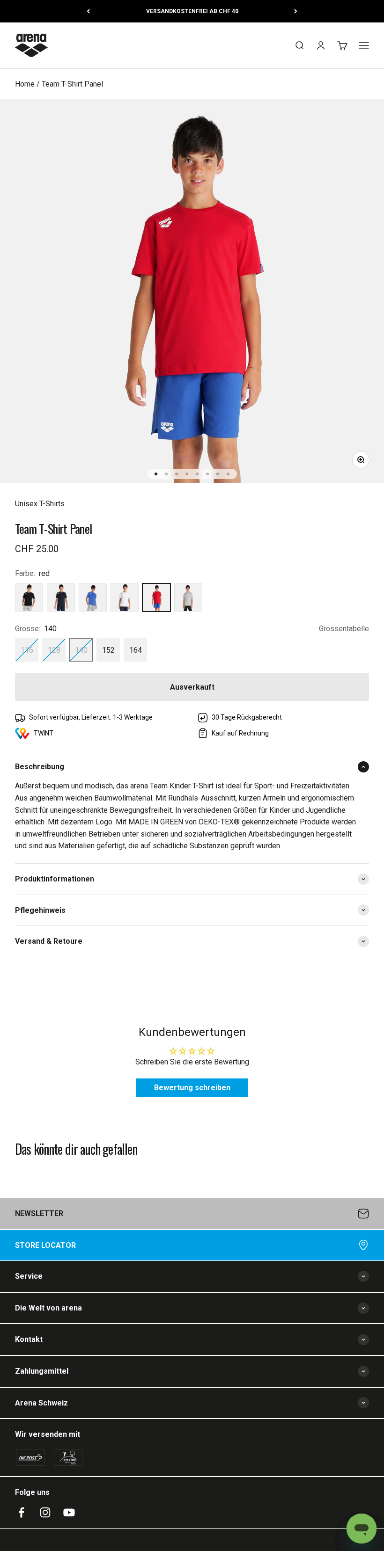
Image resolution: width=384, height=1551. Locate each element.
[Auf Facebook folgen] (21, 1512)
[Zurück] (88, 11)
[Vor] (295, 11)
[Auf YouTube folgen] (69, 1512)
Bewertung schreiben (192, 1087)
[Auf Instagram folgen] (45, 1512)
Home (25, 84)
